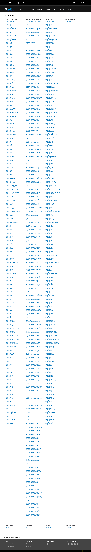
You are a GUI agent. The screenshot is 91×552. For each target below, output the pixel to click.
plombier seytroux (9, 371)
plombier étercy (9, 153)
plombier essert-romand (10, 150)
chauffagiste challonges (50, 82)
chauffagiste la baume (50, 188)
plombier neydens (9, 294)
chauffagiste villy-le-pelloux (51, 413)
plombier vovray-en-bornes (11, 422)
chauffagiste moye (49, 283)
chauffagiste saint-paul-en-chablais (52, 343)
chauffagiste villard (49, 406)
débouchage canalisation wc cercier (32, 86)
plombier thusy (9, 383)
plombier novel (9, 296)
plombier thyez (9, 384)
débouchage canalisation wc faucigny (33, 189)
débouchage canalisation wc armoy (32, 53)
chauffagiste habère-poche (50, 178)
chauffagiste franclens (50, 168)
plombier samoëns (9, 354)
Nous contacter (48, 527)
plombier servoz (9, 364)
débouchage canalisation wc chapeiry (33, 98)
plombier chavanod (9, 94)
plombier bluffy (9, 60)
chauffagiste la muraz (49, 197)
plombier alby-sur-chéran (11, 22)
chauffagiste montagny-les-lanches (52, 276)
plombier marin (9, 247)
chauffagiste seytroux (49, 371)
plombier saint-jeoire (10, 336)
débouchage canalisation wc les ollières (33, 267)
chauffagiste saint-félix (50, 325)
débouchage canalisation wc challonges (33, 93)
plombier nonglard (9, 295)
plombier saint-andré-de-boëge (12, 318)
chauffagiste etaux (49, 152)
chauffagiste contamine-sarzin (51, 116)
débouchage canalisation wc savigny (33, 434)
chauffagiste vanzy (49, 395)
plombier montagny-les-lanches (12, 276)
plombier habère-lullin (10, 177)
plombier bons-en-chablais (11, 68)
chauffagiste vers (49, 401)
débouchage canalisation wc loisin (32, 273)
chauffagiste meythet (49, 269)
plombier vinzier (9, 415)
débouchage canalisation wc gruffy (32, 204)
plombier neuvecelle (10, 292)
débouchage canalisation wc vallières (33, 477)
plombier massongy (10, 254)
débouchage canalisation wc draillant (33, 168)
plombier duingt (9, 144)
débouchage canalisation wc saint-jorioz (33, 409)
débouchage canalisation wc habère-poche (34, 207)
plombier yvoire (9, 424)
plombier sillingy (9, 372)
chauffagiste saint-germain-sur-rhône (52, 328)
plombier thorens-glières (10, 382)
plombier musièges (9, 285)
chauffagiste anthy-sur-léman (51, 38)
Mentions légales (68, 527)
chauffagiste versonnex (50, 402)
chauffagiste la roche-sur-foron (51, 200)
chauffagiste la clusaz (50, 193)
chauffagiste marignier (50, 244)
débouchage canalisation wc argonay (33, 51)
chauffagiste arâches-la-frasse (51, 39)
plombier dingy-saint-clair (11, 135)
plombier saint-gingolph (10, 331)
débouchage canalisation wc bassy (32, 61)
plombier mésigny (9, 265)
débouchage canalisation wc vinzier (32, 503)
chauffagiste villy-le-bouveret (51, 412)
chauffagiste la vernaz (50, 203)
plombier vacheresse (10, 387)
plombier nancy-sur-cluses (11, 287)
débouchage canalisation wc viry (32, 504)
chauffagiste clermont (49, 109)
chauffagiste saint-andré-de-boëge (52, 318)
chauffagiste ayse (49, 50)
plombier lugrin (9, 230)
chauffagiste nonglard (50, 295)
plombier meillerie (9, 259)
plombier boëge (9, 61)
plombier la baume (9, 188)
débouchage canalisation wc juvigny (32, 215)
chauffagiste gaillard (49, 171)
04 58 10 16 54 (80, 3)
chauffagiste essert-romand (51, 150)
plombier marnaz (9, 251)
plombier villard (9, 406)
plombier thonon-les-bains (11, 380)
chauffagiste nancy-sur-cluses (51, 287)
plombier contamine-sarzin (11, 116)
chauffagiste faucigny (49, 160)
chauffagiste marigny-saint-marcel (52, 245)
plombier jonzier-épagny (10, 182)
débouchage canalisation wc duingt (32, 171)
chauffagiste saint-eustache (51, 324)
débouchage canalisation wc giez (32, 201)
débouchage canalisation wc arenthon (33, 50)
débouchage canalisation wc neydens (33, 357)
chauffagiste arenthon (50, 43)
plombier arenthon (9, 43)
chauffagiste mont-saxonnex (51, 274)
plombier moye (9, 283)
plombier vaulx (9, 397)
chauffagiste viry (49, 416)
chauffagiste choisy (49, 106)
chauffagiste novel (49, 296)
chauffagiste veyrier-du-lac (50, 405)
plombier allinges (9, 27)
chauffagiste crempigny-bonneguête (52, 126)
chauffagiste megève (49, 256)
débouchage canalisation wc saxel (32, 435)
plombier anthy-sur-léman (11, 38)
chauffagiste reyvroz (49, 316)
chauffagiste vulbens (49, 423)
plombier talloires (9, 375)
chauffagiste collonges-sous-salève (52, 112)
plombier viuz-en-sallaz (10, 417)
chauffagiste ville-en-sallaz (50, 409)
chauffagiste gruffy (49, 175)
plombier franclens (9, 168)
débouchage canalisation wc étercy (32, 181)
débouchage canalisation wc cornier (32, 145)
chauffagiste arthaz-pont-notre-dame (52, 47)
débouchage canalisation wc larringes (33, 247)
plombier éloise (9, 145)
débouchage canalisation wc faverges (33, 190)
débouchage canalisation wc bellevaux (33, 64)
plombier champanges (10, 84)
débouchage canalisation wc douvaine (33, 167)
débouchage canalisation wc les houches (33, 266)
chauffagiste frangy (49, 170)
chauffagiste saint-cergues (50, 321)
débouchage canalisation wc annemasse (33, 40)
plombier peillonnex (10, 302)
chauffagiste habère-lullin (50, 177)
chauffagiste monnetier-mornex (51, 273)
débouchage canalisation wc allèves (32, 27)
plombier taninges (9, 376)
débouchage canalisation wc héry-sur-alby (34, 211)
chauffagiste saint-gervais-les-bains (52, 329)
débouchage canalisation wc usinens (33, 470)
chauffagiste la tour (49, 201)
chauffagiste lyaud (49, 234)
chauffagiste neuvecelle (50, 292)
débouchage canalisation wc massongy (33, 305)
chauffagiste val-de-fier (50, 390)
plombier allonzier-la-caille (11, 28)
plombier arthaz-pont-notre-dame (12, 47)
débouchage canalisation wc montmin (33, 338)
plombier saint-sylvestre (10, 349)
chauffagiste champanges (50, 84)
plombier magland (9, 237)
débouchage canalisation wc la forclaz (33, 236)
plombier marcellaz (9, 240)
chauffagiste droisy (49, 142)
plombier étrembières (10, 155)
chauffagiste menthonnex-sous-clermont (53, 263)
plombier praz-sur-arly (10, 307)
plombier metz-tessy (10, 267)
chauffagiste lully (49, 233)
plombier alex (8, 24)
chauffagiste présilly (49, 309)
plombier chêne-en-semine (11, 95)
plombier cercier (9, 76)
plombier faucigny (9, 160)
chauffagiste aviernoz (49, 49)
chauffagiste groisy (49, 174)
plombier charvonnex (10, 87)
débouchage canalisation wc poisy (32, 369)
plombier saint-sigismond (11, 346)
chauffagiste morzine (49, 281)
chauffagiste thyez (49, 384)
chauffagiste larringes (50, 204)
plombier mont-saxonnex (10, 274)
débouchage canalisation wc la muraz (33, 237)
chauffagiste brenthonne (50, 72)
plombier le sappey (9, 214)
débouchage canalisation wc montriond (33, 339)
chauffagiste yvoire (49, 424)
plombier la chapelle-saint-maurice (12, 192)
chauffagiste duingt (49, 144)
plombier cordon (9, 120)
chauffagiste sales (49, 350)
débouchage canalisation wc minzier (32, 328)
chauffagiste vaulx (49, 397)
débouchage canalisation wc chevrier (33, 120)
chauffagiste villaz (49, 408)
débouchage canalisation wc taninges (33, 456)
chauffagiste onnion (49, 298)
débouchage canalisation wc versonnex (33, 488)
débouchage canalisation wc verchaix (33, 485)
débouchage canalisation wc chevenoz (33, 119)
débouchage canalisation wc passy (32, 364)
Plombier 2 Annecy (7, 537)
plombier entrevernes (10, 148)
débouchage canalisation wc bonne (32, 72)
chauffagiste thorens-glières (51, 382)
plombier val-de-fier (9, 390)
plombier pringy (9, 310)
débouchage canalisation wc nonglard (33, 358)
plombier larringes (9, 204)
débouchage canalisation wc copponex (33, 142)
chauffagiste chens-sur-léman (51, 98)
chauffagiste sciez (49, 360)
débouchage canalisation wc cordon (32, 144)
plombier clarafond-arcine (11, 108)
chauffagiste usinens (49, 386)
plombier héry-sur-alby (10, 181)
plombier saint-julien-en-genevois (12, 339)
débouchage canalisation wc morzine (33, 342)
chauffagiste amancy (49, 29)
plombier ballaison (9, 51)
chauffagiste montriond (50, 278)
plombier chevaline (9, 101)
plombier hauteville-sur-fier (11, 179)
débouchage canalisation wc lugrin (32, 278)
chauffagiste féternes (49, 166)
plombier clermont (9, 109)
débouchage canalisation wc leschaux (33, 272)
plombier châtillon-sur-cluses (11, 90)
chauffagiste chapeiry (49, 86)
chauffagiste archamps (50, 42)
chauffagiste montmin (49, 277)
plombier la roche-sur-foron (11, 200)
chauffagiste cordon (49, 120)
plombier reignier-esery (10, 314)
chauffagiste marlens (49, 248)
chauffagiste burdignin (50, 75)
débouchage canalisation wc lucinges (33, 277)
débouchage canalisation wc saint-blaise (33, 384)
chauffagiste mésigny (49, 265)
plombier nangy (9, 288)
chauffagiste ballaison (50, 51)
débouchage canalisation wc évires (32, 186)
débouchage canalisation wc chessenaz (33, 116)
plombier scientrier (9, 358)
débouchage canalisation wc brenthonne (33, 82)
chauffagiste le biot (49, 207)
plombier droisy (9, 142)
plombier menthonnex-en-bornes (12, 262)
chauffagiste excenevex (50, 159)
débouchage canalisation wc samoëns (33, 433)
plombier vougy (9, 420)
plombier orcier (9, 299)
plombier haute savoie (10, 426)
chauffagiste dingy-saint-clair (51, 135)
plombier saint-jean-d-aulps (11, 332)
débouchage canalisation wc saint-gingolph (34, 398)
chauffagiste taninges (49, 376)
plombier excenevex (10, 159)
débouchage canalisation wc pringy (32, 373)
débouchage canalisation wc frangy (32, 199)
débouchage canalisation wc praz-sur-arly (33, 371)
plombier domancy (9, 137)
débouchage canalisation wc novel (32, 360)
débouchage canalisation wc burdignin (33, 84)
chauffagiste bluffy (49, 60)
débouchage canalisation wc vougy (32, 510)
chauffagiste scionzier (50, 361)
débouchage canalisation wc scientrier (33, 437)
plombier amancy (9, 29)
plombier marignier (9, 244)
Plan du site (28, 543)
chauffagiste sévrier (49, 365)
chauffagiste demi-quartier (50, 131)
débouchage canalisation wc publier (32, 375)
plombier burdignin (9, 75)
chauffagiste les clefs (49, 215)
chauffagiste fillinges (49, 167)
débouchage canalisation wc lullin (32, 280)
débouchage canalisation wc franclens (33, 197)
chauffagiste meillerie (49, 259)
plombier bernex (9, 57)
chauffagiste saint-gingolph (51, 331)
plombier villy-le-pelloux (10, 413)
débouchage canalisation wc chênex (32, 112)
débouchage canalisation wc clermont (33, 127)
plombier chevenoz (9, 102)
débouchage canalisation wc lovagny (33, 276)
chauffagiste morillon (49, 280)
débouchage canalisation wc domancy (33, 164)
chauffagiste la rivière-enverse (51, 199)
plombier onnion (9, 298)
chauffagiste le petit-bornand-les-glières (53, 211)
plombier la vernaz (9, 203)
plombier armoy (9, 46)
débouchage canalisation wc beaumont (33, 62)
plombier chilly (9, 105)
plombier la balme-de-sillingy (11, 185)
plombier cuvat (9, 130)
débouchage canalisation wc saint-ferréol (33, 391)
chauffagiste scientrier (50, 358)
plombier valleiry (9, 391)
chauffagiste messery (49, 266)
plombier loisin (9, 225)
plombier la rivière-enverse (11, 199)
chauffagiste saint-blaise (50, 320)
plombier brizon (9, 73)
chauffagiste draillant (49, 141)
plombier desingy (9, 133)
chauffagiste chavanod (50, 94)
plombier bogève (9, 62)
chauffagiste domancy (50, 137)
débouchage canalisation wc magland (33, 285)
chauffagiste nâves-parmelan (51, 289)
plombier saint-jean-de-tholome (12, 335)
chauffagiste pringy (49, 310)
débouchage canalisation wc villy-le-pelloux (34, 501)
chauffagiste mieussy (49, 270)
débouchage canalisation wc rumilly (32, 380)
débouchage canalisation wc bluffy (32, 68)
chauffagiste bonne (49, 64)
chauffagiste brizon (49, 73)
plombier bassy (9, 53)
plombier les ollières (10, 221)
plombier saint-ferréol (10, 327)
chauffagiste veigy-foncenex (51, 398)
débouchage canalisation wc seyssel (33, 446)
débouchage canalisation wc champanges (34, 97)
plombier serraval (9, 362)
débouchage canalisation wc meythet (33, 325)
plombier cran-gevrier (10, 123)
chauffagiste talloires (49, 375)
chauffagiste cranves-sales (50, 124)
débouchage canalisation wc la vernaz (33, 245)
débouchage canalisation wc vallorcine (33, 478)
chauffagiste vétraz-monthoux (51, 404)
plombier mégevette (10, 258)
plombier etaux (9, 152)
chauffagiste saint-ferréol (50, 327)
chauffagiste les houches (50, 219)
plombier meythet (9, 269)
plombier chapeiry (9, 86)
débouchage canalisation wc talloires (33, 455)
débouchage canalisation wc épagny (33, 177)
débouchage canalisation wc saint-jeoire (33, 408)
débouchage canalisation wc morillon (33, 340)
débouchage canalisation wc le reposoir (33, 258)
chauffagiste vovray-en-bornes (51, 422)
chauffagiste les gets (49, 218)
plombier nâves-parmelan (11, 289)
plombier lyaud (9, 234)
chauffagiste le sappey (50, 214)
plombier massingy (9, 252)
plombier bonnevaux (10, 65)
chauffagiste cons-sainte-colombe (52, 115)
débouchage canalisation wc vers (32, 486)
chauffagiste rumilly (49, 317)
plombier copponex (9, 119)
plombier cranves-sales (10, 124)
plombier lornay (9, 226)
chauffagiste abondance (50, 21)
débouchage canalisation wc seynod (32, 445)
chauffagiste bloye (49, 58)
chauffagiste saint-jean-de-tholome (52, 335)
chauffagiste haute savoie (50, 426)
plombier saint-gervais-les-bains (12, 329)
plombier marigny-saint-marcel (12, 245)
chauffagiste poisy (49, 306)
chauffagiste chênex (49, 97)
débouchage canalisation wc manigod (33, 287)
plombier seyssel (9, 368)
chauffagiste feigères (49, 163)
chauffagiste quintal (49, 313)
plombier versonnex (10, 402)
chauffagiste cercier (49, 76)
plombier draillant (9, 141)
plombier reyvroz (9, 316)
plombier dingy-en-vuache (11, 134)
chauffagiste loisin (49, 225)
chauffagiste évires (49, 157)
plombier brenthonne (10, 72)
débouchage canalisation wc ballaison (33, 60)
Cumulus (7, 546)
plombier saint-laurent (10, 340)
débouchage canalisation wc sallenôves (33, 431)
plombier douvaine (9, 139)
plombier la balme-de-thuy (11, 186)
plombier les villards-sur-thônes (12, 222)
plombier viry (8, 416)
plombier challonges (10, 82)
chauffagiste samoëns (50, 354)
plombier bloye (9, 58)
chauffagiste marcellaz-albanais (51, 241)
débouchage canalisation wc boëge (32, 69)
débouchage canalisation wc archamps (33, 49)
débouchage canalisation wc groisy (32, 203)
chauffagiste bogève (49, 62)
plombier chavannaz (10, 93)
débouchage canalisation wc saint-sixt (33, 426)
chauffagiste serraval (49, 362)
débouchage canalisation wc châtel (32, 101)
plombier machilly (9, 236)
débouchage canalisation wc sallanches (33, 430)
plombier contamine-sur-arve (11, 117)
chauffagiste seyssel (49, 368)
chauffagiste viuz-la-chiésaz (51, 419)
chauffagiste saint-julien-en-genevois (52, 339)
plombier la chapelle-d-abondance (12, 189)
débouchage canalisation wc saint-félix (33, 390)
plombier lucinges (9, 229)
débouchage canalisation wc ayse (32, 58)
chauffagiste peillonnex (50, 302)
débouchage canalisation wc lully (32, 281)
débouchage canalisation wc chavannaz (33, 106)
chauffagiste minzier (49, 272)
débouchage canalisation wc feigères (33, 192)
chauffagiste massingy (50, 252)
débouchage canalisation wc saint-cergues (34, 386)
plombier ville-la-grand (10, 411)
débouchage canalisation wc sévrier (32, 444)
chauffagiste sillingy (49, 372)
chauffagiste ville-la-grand (50, 411)
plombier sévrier (9, 365)
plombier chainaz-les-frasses (11, 80)
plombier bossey (9, 69)
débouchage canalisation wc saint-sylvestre (34, 427)
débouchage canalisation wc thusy (32, 467)
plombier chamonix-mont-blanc (12, 83)
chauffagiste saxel (49, 357)
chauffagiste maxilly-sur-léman (51, 255)
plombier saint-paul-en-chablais (12, 343)
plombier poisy (9, 306)
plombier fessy (9, 164)
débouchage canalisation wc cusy (32, 153)
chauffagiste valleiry (49, 391)
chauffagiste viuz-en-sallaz (50, 417)
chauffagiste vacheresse (50, 387)
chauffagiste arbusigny (50, 40)
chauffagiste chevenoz (50, 102)
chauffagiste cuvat (49, 130)
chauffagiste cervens (49, 79)
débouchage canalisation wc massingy (33, 303)
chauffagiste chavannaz (50, 93)
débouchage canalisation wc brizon (32, 83)
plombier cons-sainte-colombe (11, 115)
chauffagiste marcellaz (50, 240)
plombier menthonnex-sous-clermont (13, 263)
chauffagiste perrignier (50, 303)
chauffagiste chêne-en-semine (51, 95)
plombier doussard (9, 138)
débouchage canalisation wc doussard (33, 166)
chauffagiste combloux (50, 113)
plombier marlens (9, 248)
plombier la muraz (9, 197)
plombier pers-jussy (10, 305)
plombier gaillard (9, 171)
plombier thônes (9, 379)
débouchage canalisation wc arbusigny (33, 47)
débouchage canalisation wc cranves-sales (34, 148)
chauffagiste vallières (49, 393)
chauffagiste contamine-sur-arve (51, 117)
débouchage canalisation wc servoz (32, 442)
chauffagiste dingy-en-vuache (51, 134)
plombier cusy (8, 128)
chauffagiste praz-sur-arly (50, 307)
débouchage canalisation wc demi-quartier (34, 156)
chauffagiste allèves (49, 25)
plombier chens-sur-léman (11, 98)
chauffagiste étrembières (50, 155)
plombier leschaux (9, 223)
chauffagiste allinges (49, 27)
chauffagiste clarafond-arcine (51, 108)
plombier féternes (9, 166)
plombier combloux (9, 113)
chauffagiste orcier (49, 299)
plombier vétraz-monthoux (11, 404)
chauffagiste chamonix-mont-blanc (52, 83)
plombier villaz (9, 408)
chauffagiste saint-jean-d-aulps (51, 332)
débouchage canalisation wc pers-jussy (33, 368)
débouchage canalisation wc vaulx (32, 481)
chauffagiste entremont (50, 146)
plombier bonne (9, 64)
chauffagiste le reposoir (50, 212)
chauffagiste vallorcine (50, 394)
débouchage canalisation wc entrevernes (33, 175)
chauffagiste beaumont (50, 54)
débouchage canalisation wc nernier (32, 354)
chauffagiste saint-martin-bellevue (52, 342)
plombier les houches (10, 219)
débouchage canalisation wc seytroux (33, 449)
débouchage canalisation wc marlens (33, 299)
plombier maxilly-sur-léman (11, 255)
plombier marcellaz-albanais (11, 241)
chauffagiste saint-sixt (50, 347)
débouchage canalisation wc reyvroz (32, 379)
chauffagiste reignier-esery (50, 314)
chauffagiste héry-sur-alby (50, 181)
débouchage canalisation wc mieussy (33, 327)
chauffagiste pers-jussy (50, 305)
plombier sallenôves (10, 353)
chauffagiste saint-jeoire (50, 336)
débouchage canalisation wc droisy (32, 170)
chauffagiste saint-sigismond (51, 346)
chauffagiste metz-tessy (50, 267)
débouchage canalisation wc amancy (33, 32)
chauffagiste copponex (50, 119)
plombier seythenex (10, 369)
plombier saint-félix (9, 325)
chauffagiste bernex (49, 57)
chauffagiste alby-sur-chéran (51, 22)
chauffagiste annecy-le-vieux (51, 35)
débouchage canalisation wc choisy (32, 123)
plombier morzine (9, 281)
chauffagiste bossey (49, 69)
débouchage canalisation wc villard (32, 493)
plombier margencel (10, 243)
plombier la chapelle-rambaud (11, 190)
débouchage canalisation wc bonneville (33, 75)
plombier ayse (8, 50)
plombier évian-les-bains (10, 156)
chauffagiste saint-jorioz (50, 338)
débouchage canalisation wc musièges (33, 346)
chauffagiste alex (49, 24)
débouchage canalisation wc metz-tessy (33, 324)
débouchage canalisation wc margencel (33, 292)
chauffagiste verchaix (49, 400)
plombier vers (8, 401)
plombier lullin (8, 232)
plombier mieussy (9, 270)
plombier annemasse (10, 36)
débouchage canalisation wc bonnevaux (33, 73)
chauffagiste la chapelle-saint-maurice (53, 192)
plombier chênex (9, 97)
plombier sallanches (10, 351)
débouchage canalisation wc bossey (32, 79)
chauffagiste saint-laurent (50, 340)
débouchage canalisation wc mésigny (33, 321)
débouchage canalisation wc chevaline (33, 117)
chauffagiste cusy (49, 128)
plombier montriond (9, 278)
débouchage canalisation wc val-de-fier (33, 474)
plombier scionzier (9, 361)
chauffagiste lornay (49, 226)
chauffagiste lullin (49, 232)
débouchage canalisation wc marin (32, 298)
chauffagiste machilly (49, 236)
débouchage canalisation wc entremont (33, 174)
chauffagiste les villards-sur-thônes (52, 222)
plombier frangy (9, 170)
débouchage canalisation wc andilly (32, 35)
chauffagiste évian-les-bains (51, 156)
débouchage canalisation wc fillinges (33, 196)
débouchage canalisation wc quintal (32, 376)
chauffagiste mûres (49, 284)
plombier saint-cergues (10, 321)
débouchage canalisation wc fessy (32, 193)
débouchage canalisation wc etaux (32, 179)
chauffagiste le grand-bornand (51, 210)
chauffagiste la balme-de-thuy (51, 186)
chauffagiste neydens (49, 294)
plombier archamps (9, 42)
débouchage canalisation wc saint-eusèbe (34, 387)
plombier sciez (9, 360)
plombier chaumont (9, 91)
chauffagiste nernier (49, 291)
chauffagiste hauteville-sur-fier (51, 179)
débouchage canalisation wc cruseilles (33, 152)
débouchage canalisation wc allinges (33, 28)
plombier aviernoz (9, 49)
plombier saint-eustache (10, 324)
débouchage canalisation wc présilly (32, 372)
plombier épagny (9, 149)
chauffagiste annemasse (50, 36)
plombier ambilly (9, 31)
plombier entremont (9, 146)
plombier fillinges (9, 167)
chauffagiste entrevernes (50, 148)
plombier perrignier (9, 303)
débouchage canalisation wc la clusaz (33, 232)
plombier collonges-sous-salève (12, 112)
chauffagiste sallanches (50, 351)
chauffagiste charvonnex (50, 87)
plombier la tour (9, 201)
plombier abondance (10, 21)
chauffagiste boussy (49, 71)
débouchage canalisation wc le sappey (33, 259)
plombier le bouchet (10, 208)
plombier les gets (9, 218)
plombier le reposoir (10, 212)
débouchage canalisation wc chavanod (33, 108)
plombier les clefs (9, 215)
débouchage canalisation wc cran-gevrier (33, 146)
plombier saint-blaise (10, 320)
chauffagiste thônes (49, 379)
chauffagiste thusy (49, 383)
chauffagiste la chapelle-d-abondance (53, 189)
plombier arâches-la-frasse (11, 39)
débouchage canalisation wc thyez (32, 468)
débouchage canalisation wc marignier (33, 294)
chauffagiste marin (49, 247)
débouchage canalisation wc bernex (32, 65)
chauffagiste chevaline (50, 101)
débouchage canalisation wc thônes (32, 460)
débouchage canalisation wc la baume (33, 222)
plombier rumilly (9, 317)
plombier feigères (9, 163)
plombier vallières (9, 393)
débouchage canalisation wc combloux (33, 133)
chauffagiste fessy (49, 164)
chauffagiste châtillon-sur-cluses (52, 90)
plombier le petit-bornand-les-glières (13, 211)
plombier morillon (9, 280)
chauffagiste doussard (50, 138)
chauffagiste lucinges (49, 229)
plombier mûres (9, 284)
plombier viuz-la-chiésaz (10, 419)
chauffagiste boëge (49, 61)
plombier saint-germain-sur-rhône (12, 328)
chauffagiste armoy (49, 46)
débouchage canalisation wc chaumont (33, 105)
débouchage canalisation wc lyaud (32, 283)
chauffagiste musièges (50, 285)
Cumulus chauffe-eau (69, 21)
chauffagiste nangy (49, 288)
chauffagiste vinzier (49, 415)
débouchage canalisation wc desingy (33, 157)
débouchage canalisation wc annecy (32, 36)
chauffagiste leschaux (50, 223)
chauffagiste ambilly (49, 31)
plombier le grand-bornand (11, 210)
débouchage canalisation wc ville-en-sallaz (34, 496)
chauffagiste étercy (49, 153)
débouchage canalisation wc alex (32, 25)
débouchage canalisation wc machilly (33, 284)
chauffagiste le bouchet (50, 208)
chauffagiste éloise (49, 145)
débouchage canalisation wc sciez (32, 438)
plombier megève (9, 256)
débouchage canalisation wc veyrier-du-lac (34, 492)
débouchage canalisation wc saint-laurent (33, 413)
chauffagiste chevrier (49, 104)
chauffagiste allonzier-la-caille (51, 28)
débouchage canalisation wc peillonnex (33, 365)
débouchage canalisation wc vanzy (32, 479)
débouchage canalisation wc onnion (32, 361)
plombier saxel (9, 357)
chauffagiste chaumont (50, 91)
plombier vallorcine (9, 394)
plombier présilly (9, 309)
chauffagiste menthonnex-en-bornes (52, 262)
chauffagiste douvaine (50, 139)
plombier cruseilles (9, 127)
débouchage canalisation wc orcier (32, 362)
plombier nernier (9, 291)
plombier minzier (9, 272)
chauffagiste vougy (49, 420)
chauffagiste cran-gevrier (50, 123)
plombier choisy (9, 106)
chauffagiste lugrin (49, 230)
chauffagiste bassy (49, 53)
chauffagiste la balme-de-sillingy (52, 185)
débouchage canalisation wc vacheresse (33, 471)
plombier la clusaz (9, 193)
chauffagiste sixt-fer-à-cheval (51, 373)
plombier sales (9, 350)
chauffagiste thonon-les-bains (51, 380)
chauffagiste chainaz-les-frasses (52, 80)
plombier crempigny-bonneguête (12, 126)
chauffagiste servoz (49, 364)
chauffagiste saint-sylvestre (51, 349)
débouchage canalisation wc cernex (32, 87)
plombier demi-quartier (10, 131)
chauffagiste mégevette (50, 258)
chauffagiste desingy (49, 133)
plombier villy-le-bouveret (11, 412)
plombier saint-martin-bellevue (12, 342)
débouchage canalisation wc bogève (33, 71)
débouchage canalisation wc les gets (33, 265)
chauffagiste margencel (50, 243)
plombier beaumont (9, 54)
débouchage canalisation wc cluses (32, 128)
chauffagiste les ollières (50, 221)
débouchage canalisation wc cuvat (32, 155)
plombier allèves (9, 25)
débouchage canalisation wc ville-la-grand (34, 497)
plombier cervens (9, 79)
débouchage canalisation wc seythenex (33, 448)
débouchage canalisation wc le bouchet (33, 251)
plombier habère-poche (10, 178)
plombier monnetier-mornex (11, 273)
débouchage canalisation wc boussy (32, 80)
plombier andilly (9, 32)
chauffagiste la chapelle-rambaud (52, 190)
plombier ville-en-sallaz (10, 409)
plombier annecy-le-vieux (11, 35)
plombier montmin (9, 277)
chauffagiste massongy (50, 254)
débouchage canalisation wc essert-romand (34, 178)
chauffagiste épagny (49, 149)
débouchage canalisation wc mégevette (33, 310)
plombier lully (8, 233)
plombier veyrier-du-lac (10, 405)
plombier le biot (9, 207)
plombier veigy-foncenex (10, 398)
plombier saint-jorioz (10, 338)
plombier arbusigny (9, 40)
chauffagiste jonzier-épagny (51, 182)
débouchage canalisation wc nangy (32, 350)
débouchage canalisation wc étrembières (33, 182)
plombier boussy (9, 71)
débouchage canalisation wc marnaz (33, 302)
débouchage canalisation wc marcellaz (33, 288)
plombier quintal (9, 313)
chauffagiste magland (50, 237)
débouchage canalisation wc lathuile (32, 248)
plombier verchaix (9, 400)
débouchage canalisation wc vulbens (33, 514)
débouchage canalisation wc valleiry (32, 475)
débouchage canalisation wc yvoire (32, 515)
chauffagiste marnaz (49, 251)
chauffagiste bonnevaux (50, 65)
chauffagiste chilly (49, 105)
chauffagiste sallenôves (50, 353)
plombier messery (9, 266)
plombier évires (9, 157)
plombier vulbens (9, 423)
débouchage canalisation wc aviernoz (33, 57)
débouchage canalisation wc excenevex (33, 188)
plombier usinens (9, 386)
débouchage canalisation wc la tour (32, 244)
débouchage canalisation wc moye (32, 343)
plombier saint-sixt (9, 347)
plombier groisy (9, 174)
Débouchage (12, 543)
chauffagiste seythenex (50, 369)
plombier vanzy (9, 395)
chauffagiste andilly (49, 32)
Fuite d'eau (28, 527)
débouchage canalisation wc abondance (33, 21)
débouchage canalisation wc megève (33, 309)
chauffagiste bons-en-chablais (51, 68)
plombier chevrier (9, 104)
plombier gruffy (9, 175)
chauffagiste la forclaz (50, 196)
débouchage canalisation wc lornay (32, 274)
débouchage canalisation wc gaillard (33, 200)
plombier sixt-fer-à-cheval (11, 373)
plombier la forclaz (9, 196)
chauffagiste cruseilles (50, 127)
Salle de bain (8, 527)
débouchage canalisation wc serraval (33, 441)
